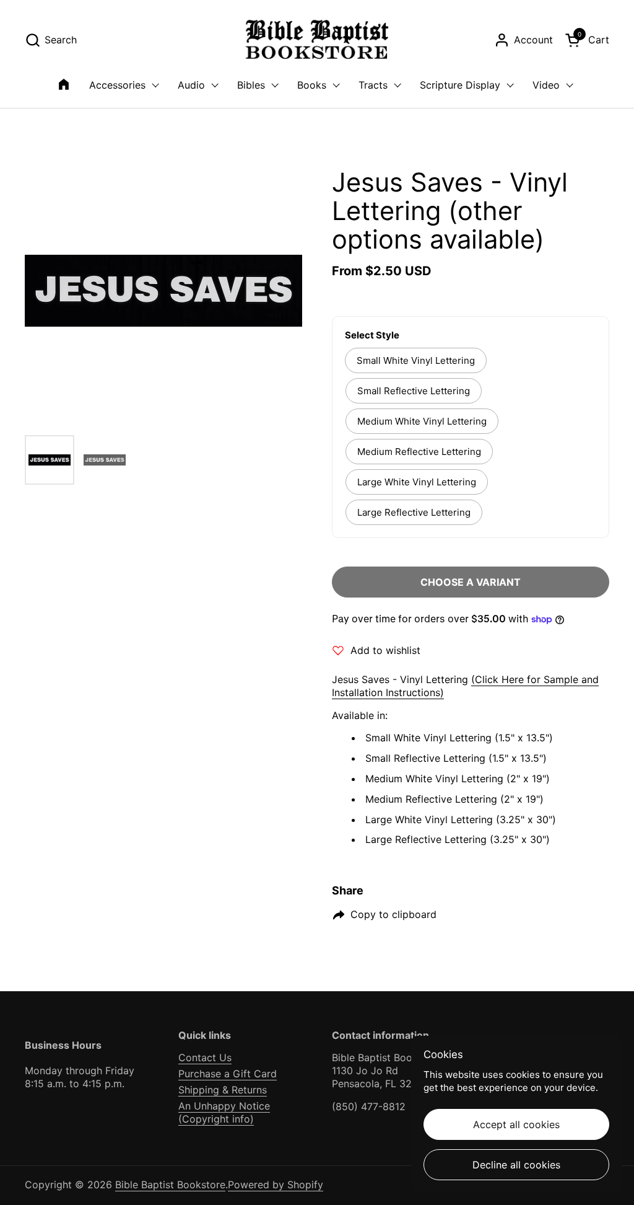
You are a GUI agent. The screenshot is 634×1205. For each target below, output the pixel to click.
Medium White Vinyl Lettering (422, 421)
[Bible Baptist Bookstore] (317, 40)
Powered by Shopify (275, 1184)
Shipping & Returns (222, 1090)
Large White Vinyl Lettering (416, 482)
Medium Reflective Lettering (419, 451)
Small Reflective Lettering (413, 391)
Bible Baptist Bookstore (170, 1184)
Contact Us (205, 1057)
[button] (51, 40)
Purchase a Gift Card (227, 1073)
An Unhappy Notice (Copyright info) (224, 1112)
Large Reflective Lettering (414, 512)
